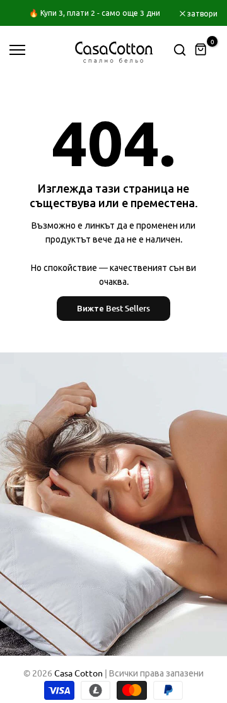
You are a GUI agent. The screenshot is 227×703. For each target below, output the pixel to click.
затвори (201, 13)
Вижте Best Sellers (113, 308)
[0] (201, 50)
